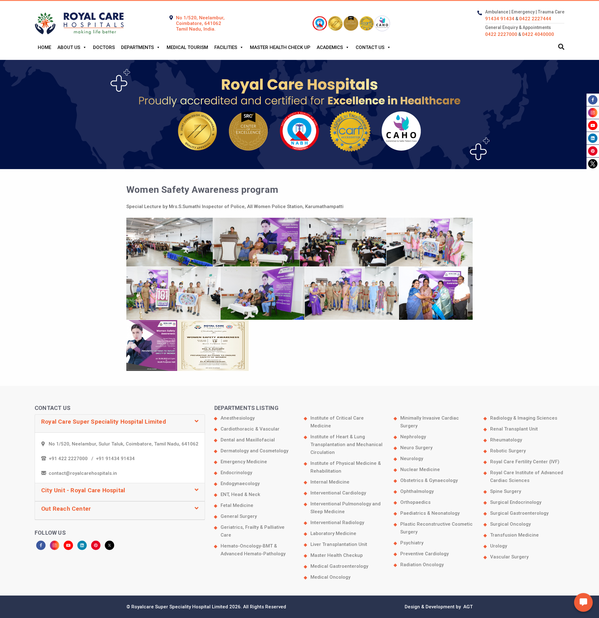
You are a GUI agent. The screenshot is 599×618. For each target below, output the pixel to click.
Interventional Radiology (337, 522)
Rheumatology (506, 440)
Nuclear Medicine (420, 469)
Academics (330, 47)
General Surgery (239, 516)
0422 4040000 (538, 34)
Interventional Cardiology (338, 493)
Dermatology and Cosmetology (254, 451)
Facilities (225, 47)
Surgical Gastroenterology (519, 513)
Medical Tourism (187, 47)
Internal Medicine (329, 482)
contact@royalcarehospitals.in (83, 473)
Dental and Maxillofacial (248, 440)
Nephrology (413, 437)
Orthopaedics (415, 502)
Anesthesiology (238, 418)
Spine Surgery (505, 491)
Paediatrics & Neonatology (430, 513)
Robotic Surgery (508, 451)
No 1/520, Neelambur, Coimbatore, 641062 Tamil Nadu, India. (200, 23)
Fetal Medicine (237, 505)
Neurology (411, 458)
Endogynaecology (240, 483)
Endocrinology (236, 472)
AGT (467, 607)
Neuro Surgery (416, 447)
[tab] (120, 424)
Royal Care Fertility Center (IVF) (524, 462)
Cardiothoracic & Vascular (250, 429)
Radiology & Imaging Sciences (523, 418)
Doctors (104, 47)
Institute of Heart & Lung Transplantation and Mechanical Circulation (346, 444)
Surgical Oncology (510, 524)
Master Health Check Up (280, 47)
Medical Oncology (330, 577)
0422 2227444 (535, 19)
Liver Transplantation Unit (338, 544)
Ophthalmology (417, 491)
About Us (68, 47)
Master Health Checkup (336, 555)
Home (44, 47)
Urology (498, 546)
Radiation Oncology (422, 564)
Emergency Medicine (244, 462)
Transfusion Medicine (514, 535)
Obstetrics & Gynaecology (429, 480)
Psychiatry (411, 543)
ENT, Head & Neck (240, 494)
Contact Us (370, 47)
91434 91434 (499, 19)
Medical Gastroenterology (339, 566)
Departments (137, 47)
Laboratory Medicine (333, 533)
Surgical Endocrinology (515, 502)
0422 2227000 (501, 34)
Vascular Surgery (509, 557)
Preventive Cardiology (424, 554)
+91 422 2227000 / (72, 458)
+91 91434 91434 (115, 458)
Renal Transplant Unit (514, 429)
